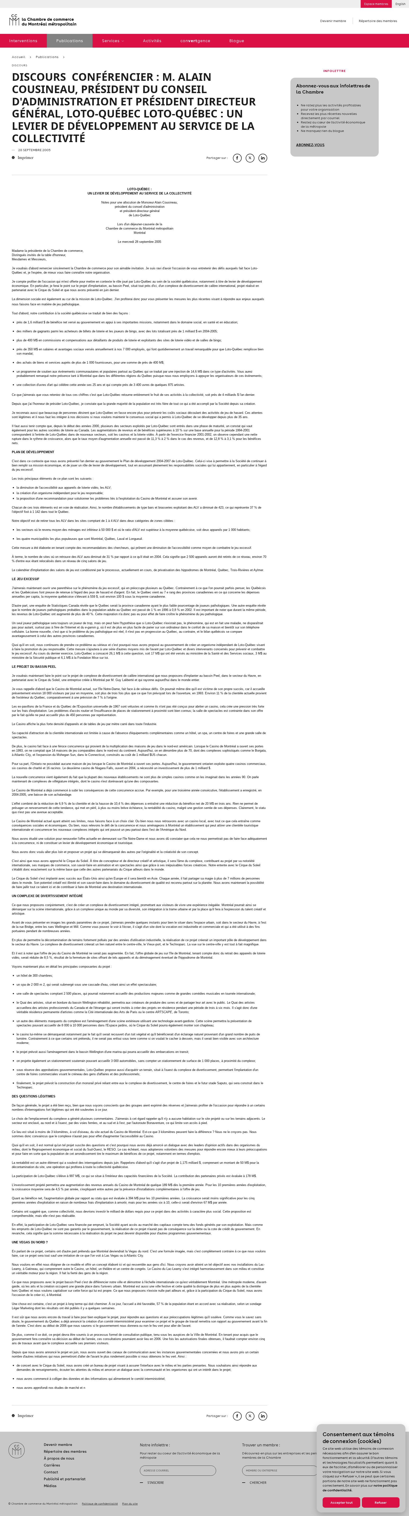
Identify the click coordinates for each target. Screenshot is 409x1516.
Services (111, 40)
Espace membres (376, 4)
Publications (69, 40)
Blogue (236, 40)
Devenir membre (333, 21)
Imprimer (25, 158)
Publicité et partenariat (65, 1479)
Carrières (52, 1465)
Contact (51, 1472)
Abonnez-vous (310, 144)
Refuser (381, 1502)
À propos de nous (59, 1458)
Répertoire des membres (378, 21)
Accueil (18, 57)
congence (195, 40)
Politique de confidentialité (100, 1503)
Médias (50, 1486)
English (400, 4)
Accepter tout (341, 1502)
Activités (152, 40)
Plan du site (130, 1503)
